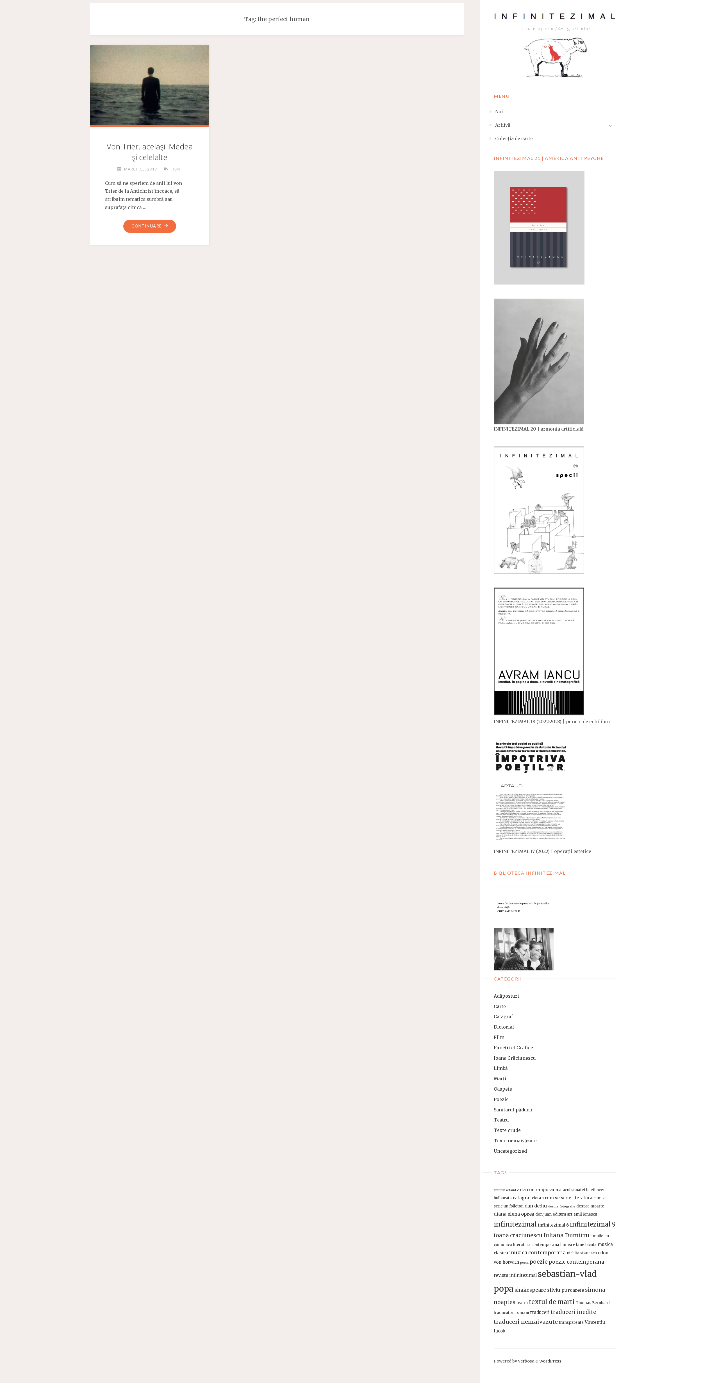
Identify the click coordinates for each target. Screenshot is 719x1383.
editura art (562, 1214)
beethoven (596, 1190)
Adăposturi (506, 996)
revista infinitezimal (515, 1275)
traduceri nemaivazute (526, 1321)
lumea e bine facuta (578, 1244)
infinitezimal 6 (553, 1225)
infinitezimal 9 (593, 1224)
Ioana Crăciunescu (515, 1058)
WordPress (550, 1361)
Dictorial (504, 1027)
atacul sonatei (572, 1190)
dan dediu (536, 1206)
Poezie (501, 1099)
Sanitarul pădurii (513, 1110)
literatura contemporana (536, 1244)
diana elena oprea (514, 1214)
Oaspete (503, 1089)
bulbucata (503, 1198)
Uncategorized (510, 1151)
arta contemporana (537, 1189)
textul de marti (552, 1302)
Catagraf (503, 1016)
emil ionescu (585, 1214)
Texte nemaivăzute (515, 1140)
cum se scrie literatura (568, 1197)
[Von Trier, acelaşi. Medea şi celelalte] (150, 86)
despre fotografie (561, 1206)
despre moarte (590, 1206)
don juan (543, 1214)
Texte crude (507, 1130)
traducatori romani (511, 1312)
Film (499, 1037)
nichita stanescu (582, 1253)
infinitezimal (515, 1224)
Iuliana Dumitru (566, 1235)
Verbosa (525, 1361)
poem (524, 1262)
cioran (538, 1198)
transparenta (571, 1322)
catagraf (522, 1197)
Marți (500, 1078)
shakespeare (530, 1290)
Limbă (501, 1068)
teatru (522, 1302)
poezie (539, 1262)
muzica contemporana (537, 1253)
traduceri (540, 1312)
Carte (500, 1006)
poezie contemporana (576, 1262)
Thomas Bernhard (593, 1302)
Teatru (501, 1120)
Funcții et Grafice (513, 1047)
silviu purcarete (565, 1290)
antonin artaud (505, 1190)
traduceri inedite (573, 1312)
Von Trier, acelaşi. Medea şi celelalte (150, 151)
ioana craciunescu (518, 1235)
